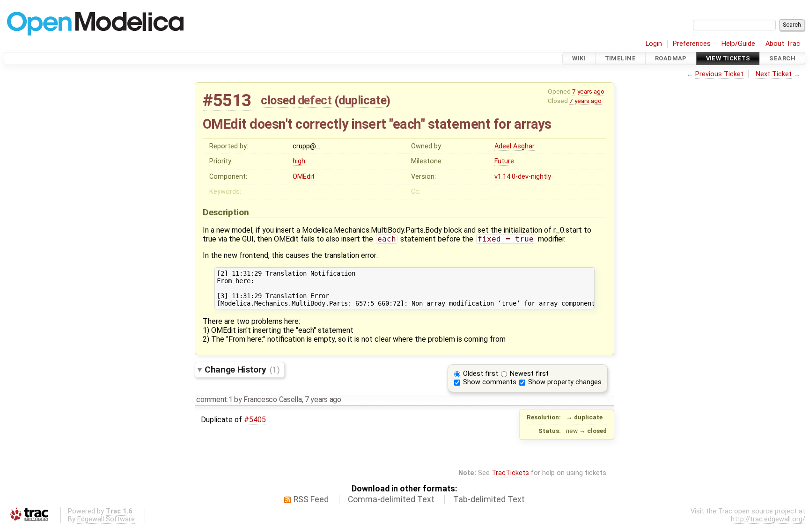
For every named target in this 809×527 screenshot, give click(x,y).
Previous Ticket (719, 74)
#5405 (255, 419)
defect (314, 100)
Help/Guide (738, 44)
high (299, 161)
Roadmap (671, 58)
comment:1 (214, 399)
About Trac (782, 44)
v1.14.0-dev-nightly (522, 177)
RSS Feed (311, 499)
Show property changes (565, 382)
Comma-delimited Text (391, 499)
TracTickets (510, 473)
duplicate (362, 100)
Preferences (692, 44)
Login (654, 44)
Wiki (579, 58)
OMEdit (304, 177)
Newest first (529, 374)
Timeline (620, 58)
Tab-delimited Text (489, 499)
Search (782, 58)
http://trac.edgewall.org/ (768, 519)
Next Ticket (774, 74)
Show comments (489, 382)
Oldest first (480, 374)
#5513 (227, 100)
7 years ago (588, 91)
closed (278, 100)
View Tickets (728, 58)
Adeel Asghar (514, 146)
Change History (242, 369)
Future (504, 161)
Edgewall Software (106, 519)
